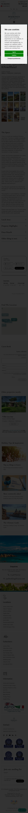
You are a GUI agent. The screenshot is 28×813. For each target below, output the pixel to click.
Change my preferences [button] (14, 58)
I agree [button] (14, 52)
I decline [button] (14, 55)
